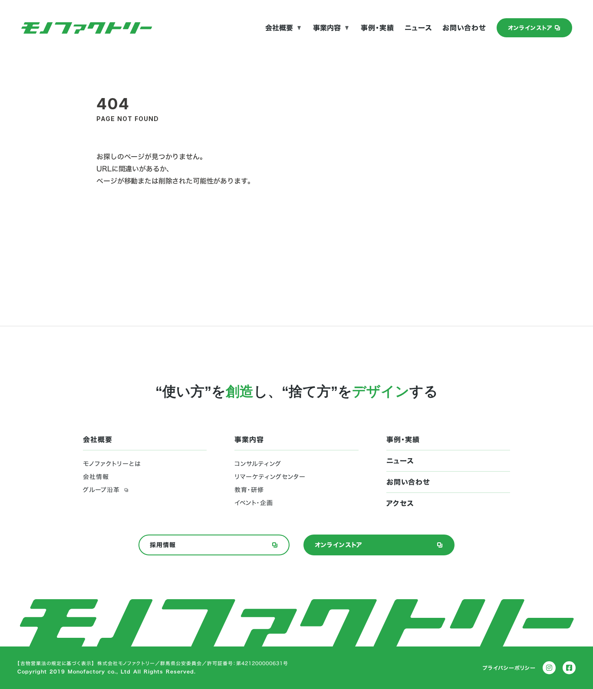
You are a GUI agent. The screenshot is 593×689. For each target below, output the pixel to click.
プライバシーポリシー (509, 667)
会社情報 (96, 477)
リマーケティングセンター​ (270, 477)
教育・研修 (249, 490)
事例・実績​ (377, 28)
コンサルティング (257, 464)
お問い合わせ (464, 28)
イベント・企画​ (253, 503)
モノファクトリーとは (112, 464)
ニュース (418, 28)
